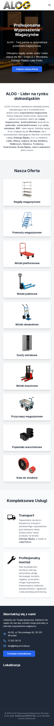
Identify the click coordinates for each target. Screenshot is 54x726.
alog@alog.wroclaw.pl (18, 646)
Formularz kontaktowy (19, 653)
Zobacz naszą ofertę (27, 69)
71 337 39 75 (14, 640)
